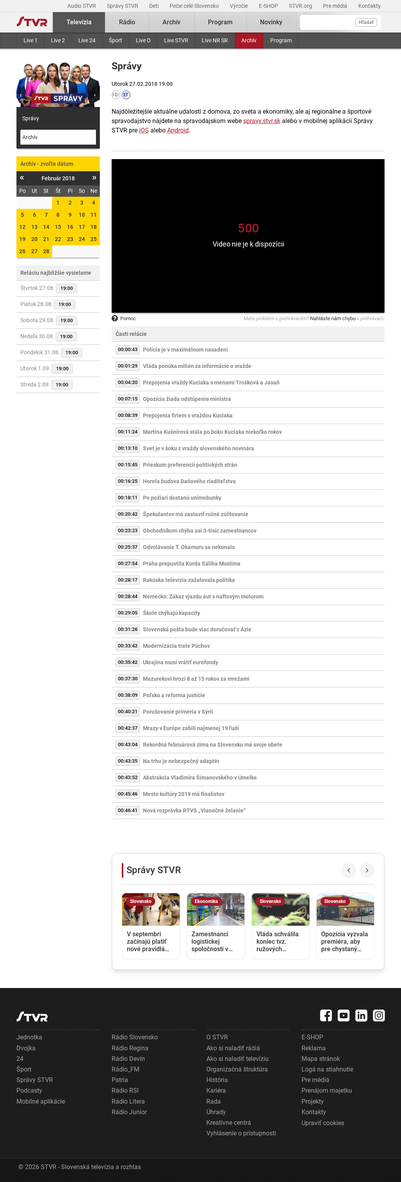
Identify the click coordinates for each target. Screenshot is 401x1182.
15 (58, 227)
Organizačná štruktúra (237, 1069)
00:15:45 (127, 465)
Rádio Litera (128, 1101)
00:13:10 (127, 448)
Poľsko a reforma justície (174, 695)
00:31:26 (127, 629)
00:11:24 (127, 432)
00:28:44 (127, 596)
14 (46, 227)
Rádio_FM (125, 1069)
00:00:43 (127, 349)
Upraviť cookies (323, 1123)
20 (34, 239)
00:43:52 (127, 777)
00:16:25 (127, 481)
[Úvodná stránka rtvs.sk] (32, 22)
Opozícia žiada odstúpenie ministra (187, 399)
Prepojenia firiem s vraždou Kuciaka (188, 415)
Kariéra (216, 1090)
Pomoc (128, 318)
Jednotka (29, 1037)
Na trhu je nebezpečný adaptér (181, 761)
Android (178, 130)
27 (34, 251)
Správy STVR (123, 6)
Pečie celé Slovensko (195, 6)
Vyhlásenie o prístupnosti (241, 1133)
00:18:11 (127, 497)
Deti (154, 6)
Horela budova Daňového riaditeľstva (189, 481)
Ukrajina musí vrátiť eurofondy (180, 662)
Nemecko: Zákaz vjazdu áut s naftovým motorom (203, 596)
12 (22, 227)
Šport (115, 40)
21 (46, 239)
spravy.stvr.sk (261, 121)
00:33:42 (127, 646)
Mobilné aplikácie (40, 1101)
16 (70, 227)
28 (46, 251)
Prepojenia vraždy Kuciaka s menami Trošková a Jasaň (211, 382)
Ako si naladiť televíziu (237, 1058)
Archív (248, 40)
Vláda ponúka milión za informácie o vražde (197, 366)
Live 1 (30, 40)
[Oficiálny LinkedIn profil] (361, 1015)
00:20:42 (127, 514)
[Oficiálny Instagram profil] (379, 1015)
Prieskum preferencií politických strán (190, 465)
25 (93, 239)
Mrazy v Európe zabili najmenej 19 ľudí (191, 728)
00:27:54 (127, 563)
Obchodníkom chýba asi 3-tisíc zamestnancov (199, 531)
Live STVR (176, 40)
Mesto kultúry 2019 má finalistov (183, 794)
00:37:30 (127, 679)
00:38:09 (127, 695)
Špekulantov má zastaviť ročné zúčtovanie (195, 514)
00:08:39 (127, 415)
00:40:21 (127, 711)
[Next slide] (366, 870)
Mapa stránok (321, 1058)
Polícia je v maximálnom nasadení (185, 349)
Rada (213, 1101)
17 (82, 227)
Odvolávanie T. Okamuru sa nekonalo (189, 547)
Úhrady (216, 1112)
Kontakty (369, 6)
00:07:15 (127, 399)
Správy (30, 118)
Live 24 (87, 40)
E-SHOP (269, 6)
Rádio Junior (129, 1112)
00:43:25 (127, 761)
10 (82, 215)
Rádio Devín (128, 1058)
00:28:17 (127, 580)
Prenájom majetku (327, 1090)
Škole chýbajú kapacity (171, 613)
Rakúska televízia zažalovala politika (189, 580)
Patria (120, 1080)
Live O (143, 40)
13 (34, 227)
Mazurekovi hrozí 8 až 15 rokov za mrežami (196, 679)
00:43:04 (127, 744)
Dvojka (26, 1048)
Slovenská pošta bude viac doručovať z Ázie (197, 629)
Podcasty (29, 1090)
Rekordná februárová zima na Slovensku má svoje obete (212, 744)
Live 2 (58, 40)
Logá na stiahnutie (327, 1069)
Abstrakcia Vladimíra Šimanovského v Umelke (200, 777)
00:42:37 (127, 728)
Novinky (271, 22)
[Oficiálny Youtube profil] (344, 1015)
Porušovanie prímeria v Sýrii (178, 712)
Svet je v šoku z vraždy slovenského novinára (198, 448)
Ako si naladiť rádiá (233, 1048)
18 (93, 227)
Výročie (239, 6)
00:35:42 (127, 662)
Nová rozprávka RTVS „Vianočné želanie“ (194, 810)
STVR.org (301, 6)
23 (70, 239)
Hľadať (366, 22)
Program (281, 40)
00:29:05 (127, 613)
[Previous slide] (348, 870)
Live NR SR (215, 40)
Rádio (127, 22)
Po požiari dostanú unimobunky (182, 498)
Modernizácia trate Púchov (176, 646)
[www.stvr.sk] (32, 1016)
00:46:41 (127, 810)
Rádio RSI (125, 1090)
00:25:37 (127, 547)
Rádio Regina (130, 1048)
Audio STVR (82, 6)
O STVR (217, 1037)
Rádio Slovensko (135, 1037)
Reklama (314, 1048)
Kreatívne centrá (228, 1122)
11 (93, 215)
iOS (144, 130)
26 (22, 251)
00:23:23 (127, 530)
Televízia (79, 22)
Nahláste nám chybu (333, 318)
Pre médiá (336, 6)
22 (58, 239)
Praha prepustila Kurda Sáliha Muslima (191, 563)
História (217, 1080)
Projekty (313, 1101)
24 (82, 239)
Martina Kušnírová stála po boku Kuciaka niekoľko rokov (212, 432)
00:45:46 (127, 794)
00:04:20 (127, 382)
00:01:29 (127, 366)
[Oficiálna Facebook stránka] (326, 1015)
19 (22, 239)
